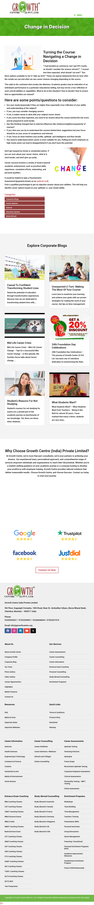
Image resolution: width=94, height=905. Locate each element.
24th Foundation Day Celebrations (64, 346)
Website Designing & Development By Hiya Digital (70, 898)
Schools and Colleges (42, 756)
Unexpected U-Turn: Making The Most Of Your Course (68, 288)
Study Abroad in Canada (43, 807)
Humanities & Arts (12, 771)
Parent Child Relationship (74, 868)
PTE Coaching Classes (13, 856)
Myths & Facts (10, 717)
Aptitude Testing (70, 747)
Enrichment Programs (57, 682)
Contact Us (9, 697)
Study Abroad (11, 216)
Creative (8, 766)
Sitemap (52, 727)
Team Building (70, 807)
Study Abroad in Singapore (44, 822)
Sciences (8, 747)
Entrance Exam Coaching (59, 667)
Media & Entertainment (14, 776)
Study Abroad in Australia (44, 802)
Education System (13, 212)
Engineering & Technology (15, 756)
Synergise (68, 756)
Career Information (56, 662)
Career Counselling (56, 657)
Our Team (8, 667)
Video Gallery (10, 677)
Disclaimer (53, 722)
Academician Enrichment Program (74, 862)
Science (9, 208)
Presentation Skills (71, 822)
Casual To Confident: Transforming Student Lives (23, 287)
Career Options (12, 203)
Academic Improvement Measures (73, 855)
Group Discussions (71, 832)
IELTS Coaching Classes (14, 876)
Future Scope (69, 761)
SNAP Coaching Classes (14, 841)
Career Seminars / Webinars (45, 752)
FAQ (6, 712)
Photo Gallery (10, 672)
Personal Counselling (57, 672)
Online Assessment (71, 789)
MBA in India (9, 822)
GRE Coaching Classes (13, 851)
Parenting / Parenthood (73, 841)
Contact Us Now (47, 570)
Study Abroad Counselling (59, 677)
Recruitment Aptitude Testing (75, 766)
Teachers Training (71, 817)
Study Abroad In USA (42, 832)
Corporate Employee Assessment (77, 771)
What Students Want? (64, 402)
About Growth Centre (13, 652)
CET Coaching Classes (13, 836)
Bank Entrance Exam (13, 832)
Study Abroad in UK (41, 827)
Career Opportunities (13, 682)
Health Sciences (11, 752)
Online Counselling (41, 761)
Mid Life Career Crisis (19, 342)
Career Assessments (57, 652)
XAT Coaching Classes (13, 846)
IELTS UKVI (9, 881)
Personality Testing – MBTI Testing (74, 782)
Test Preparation (11, 886)
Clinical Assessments (72, 776)
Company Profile (11, 657)
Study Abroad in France (43, 812)
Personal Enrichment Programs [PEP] (76, 848)
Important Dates (11, 722)
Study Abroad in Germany (44, 817)
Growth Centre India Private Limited (21, 602)
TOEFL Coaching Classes (14, 871)
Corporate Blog (10, 662)
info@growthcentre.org (21, 625)
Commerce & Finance (13, 761)
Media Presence (11, 692)
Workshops (68, 802)
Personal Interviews (72, 827)
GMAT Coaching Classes (14, 861)
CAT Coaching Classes (13, 807)
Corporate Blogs (12, 199)
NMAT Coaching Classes (14, 827)
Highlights (9, 687)
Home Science (10, 781)
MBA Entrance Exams (13, 817)
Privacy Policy (54, 717)
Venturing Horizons (71, 752)
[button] (1, 903)
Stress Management (72, 836)
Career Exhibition (41, 747)
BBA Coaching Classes (13, 802)
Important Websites (12, 727)
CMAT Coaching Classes (14, 812)
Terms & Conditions (57, 712)
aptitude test (42, 181)
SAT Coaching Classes (13, 866)
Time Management (71, 812)
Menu (79, 15)
